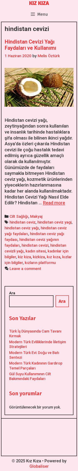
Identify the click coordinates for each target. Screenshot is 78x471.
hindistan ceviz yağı (22, 228)
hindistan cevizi (35, 245)
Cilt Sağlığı (19, 216)
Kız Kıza (39, 3)
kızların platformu (40, 262)
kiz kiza (24, 257)
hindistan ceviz (23, 222)
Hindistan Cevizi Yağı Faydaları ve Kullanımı (30, 45)
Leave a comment (25, 268)
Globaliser (39, 466)
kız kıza (53, 257)
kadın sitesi (36, 251)
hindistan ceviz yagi (54, 222)
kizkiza (39, 257)
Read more (54, 202)
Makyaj (36, 216)
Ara (12, 293)
